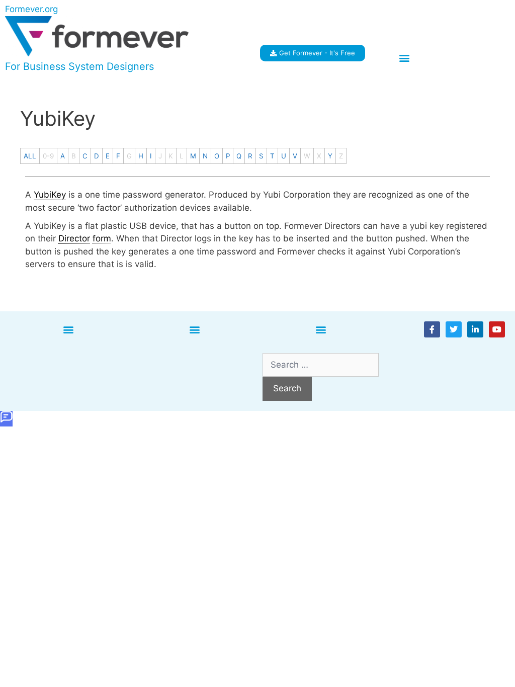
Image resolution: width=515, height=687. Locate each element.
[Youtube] (497, 329)
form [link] (102, 238)
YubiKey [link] (50, 195)
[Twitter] (454, 329)
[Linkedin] (475, 329)
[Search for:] (321, 365)
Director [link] (74, 238)
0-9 (48, 156)
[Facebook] (432, 329)
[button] (404, 58)
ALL (30, 156)
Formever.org (31, 9)
